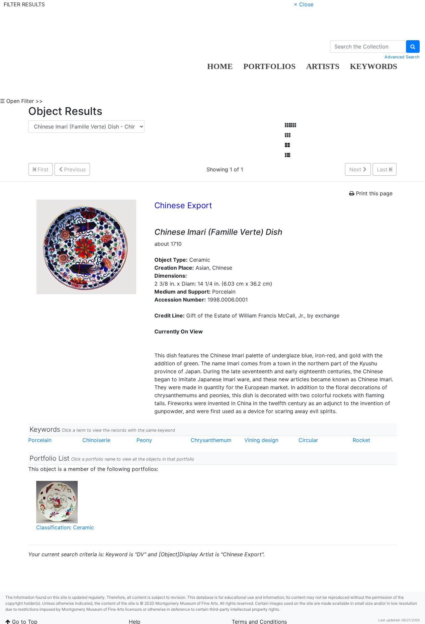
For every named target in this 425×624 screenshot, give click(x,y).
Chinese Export (183, 205)
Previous (74, 169)
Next (356, 169)
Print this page (373, 193)
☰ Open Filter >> (21, 101)
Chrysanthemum (211, 440)
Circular (308, 440)
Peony (144, 440)
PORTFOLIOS (269, 66)
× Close (303, 4)
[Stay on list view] (288, 155)
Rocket (361, 440)
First (42, 169)
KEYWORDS (373, 66)
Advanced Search (402, 56)
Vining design (261, 440)
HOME (220, 66)
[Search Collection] (413, 46)
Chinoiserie (96, 440)
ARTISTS (322, 66)
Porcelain (39, 440)
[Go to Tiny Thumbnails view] (290, 125)
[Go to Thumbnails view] (288, 135)
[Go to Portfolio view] (287, 145)
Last (383, 169)
